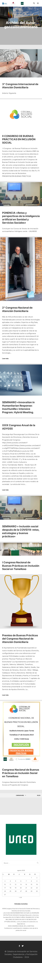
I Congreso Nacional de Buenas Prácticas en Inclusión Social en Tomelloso (20, 566)
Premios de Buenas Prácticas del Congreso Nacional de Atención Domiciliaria (20, 639)
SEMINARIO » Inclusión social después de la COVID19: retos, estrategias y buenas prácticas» (20, 531)
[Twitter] (22, 946)
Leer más (5, 358)
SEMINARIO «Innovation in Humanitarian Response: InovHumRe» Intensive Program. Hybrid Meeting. (18, 407)
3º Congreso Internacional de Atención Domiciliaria (20, 86)
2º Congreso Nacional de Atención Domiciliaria (17, 309)
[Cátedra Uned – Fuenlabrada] (13, 3)
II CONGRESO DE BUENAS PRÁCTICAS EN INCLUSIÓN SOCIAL (18, 139)
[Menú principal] (38, 3)
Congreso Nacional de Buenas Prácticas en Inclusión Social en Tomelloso (20, 773)
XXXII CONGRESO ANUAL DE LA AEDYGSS (21, 926)
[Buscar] (34, 3)
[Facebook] (19, 946)
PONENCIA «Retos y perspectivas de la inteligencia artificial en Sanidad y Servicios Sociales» (21, 217)
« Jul (20, 897)
